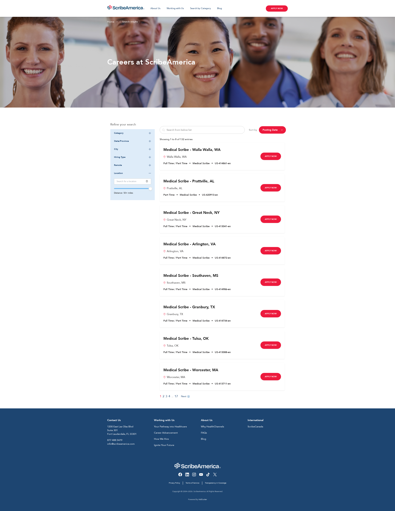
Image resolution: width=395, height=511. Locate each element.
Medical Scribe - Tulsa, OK (186, 338)
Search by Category (200, 8)
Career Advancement (166, 432)
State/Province (121, 141)
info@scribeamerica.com (121, 444)
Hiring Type (119, 157)
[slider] (150, 189)
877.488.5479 (114, 440)
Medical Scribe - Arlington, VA (189, 244)
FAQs (204, 432)
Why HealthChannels (212, 426)
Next (183, 396)
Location (118, 173)
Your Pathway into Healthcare (170, 426)
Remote (118, 165)
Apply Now (277, 8)
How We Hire (161, 439)
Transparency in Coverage (215, 483)
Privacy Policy (174, 483)
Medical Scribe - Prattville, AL (188, 181)
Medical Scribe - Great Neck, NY (191, 212)
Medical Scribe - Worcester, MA (190, 370)
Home (110, 21)
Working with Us (175, 8)
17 (176, 396)
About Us (155, 8)
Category (118, 133)
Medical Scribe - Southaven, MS (190, 275)
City (116, 149)
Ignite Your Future (164, 445)
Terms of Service (192, 483)
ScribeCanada (255, 426)
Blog (219, 8)
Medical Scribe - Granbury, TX (189, 307)
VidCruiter (203, 499)
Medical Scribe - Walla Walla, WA (191, 149)
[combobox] (132, 133)
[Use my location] (147, 181)
